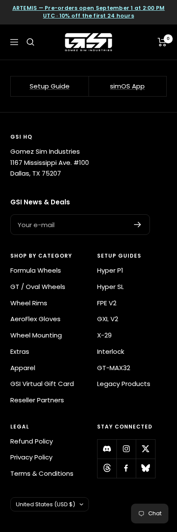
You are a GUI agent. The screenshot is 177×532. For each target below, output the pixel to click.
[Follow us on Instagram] (126, 449)
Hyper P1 (110, 270)
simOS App (127, 86)
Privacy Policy (31, 457)
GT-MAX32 (113, 367)
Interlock (110, 351)
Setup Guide (50, 86)
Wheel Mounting (36, 335)
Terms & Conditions (41, 473)
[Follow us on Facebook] (126, 468)
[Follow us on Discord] (106, 449)
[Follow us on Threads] (106, 468)
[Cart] (162, 42)
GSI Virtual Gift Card (42, 383)
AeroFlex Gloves (35, 318)
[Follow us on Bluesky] (145, 468)
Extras (19, 351)
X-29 (104, 335)
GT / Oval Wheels (37, 286)
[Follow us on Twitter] (145, 449)
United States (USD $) (45, 504)
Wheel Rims (28, 302)
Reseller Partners (37, 399)
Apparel (22, 367)
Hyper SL (110, 286)
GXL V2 (107, 318)
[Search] (30, 42)
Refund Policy (31, 441)
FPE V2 (106, 302)
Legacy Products (123, 383)
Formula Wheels (35, 270)
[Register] (137, 225)
